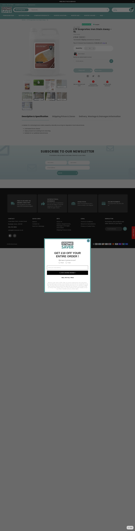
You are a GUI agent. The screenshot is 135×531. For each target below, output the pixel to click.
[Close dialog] (88, 240)
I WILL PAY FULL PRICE (67, 277)
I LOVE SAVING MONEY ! (67, 273)
